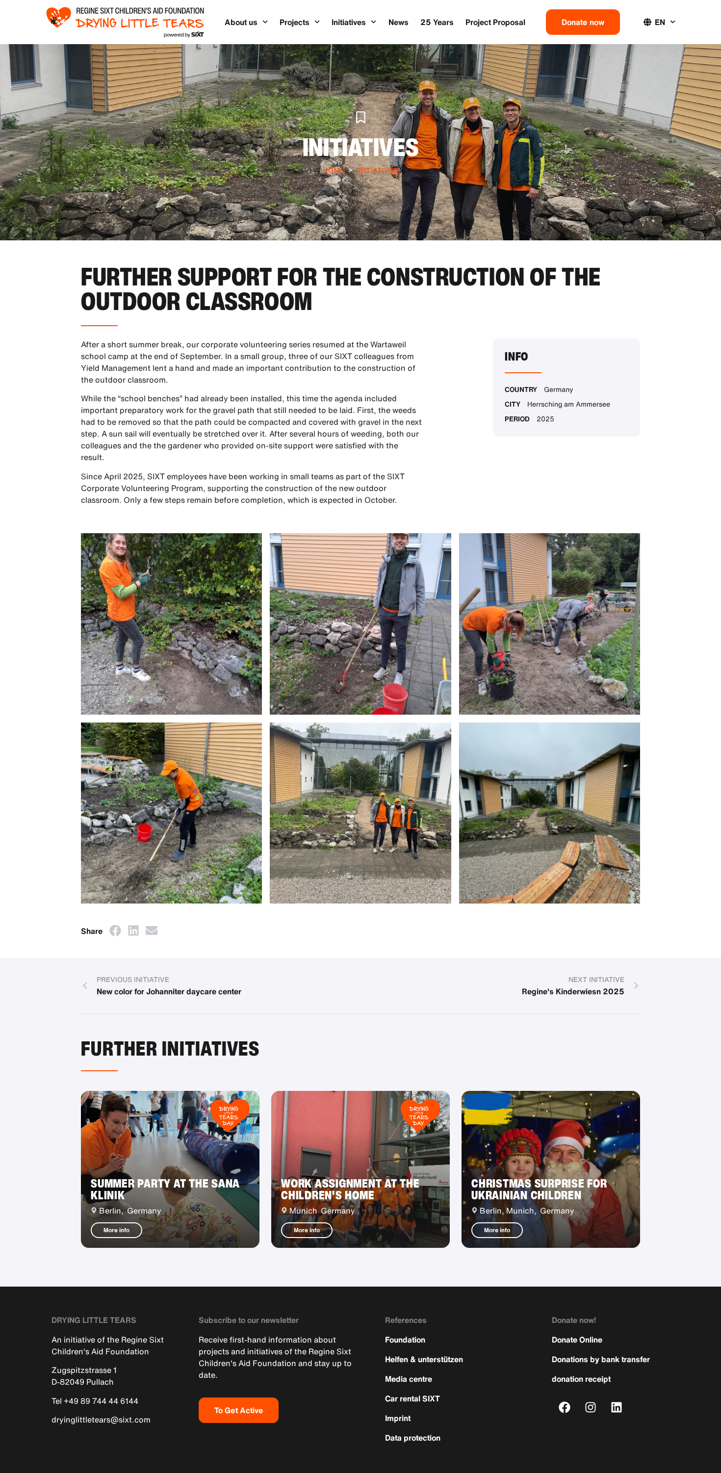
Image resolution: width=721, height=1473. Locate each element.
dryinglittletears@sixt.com (101, 1419)
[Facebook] (565, 1408)
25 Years (437, 22)
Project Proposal (495, 22)
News (398, 22)
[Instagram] (591, 1408)
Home (334, 170)
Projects (294, 22)
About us (241, 22)
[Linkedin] (617, 1408)
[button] (115, 930)
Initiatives (349, 22)
